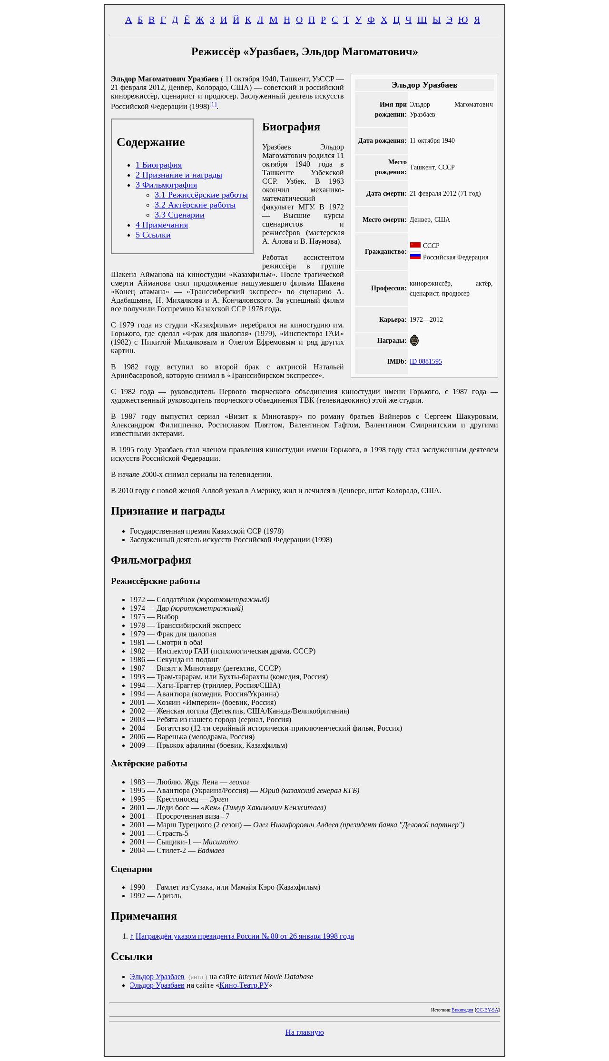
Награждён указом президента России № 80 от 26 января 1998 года (245, 936)
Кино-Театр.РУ (243, 985)
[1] (212, 104)
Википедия (462, 1009)
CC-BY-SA (487, 1009)
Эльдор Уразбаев (157, 976)
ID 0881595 (426, 361)
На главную (304, 1032)
